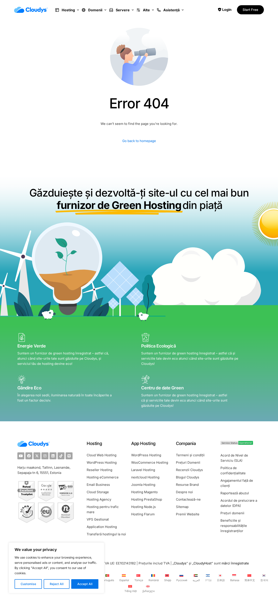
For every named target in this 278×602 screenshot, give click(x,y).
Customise (28, 584)
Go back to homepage (139, 141)
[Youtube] (20, 455)
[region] (56, 567)
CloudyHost (203, 563)
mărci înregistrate (235, 563)
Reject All (57, 584)
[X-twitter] (36, 455)
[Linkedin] (53, 455)
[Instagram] (44, 455)
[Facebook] (28, 455)
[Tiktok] (61, 455)
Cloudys (180, 563)
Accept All (85, 584)
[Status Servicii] (236, 444)
